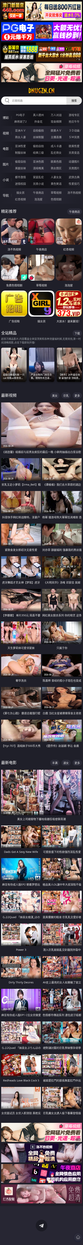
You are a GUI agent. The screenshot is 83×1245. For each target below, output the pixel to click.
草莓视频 (56, 192)
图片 (6, 164)
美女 (55, 395)
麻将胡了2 (20, 121)
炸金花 (38, 121)
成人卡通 (56, 146)
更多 (77, 395)
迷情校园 (20, 183)
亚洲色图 (38, 161)
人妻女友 (56, 177)
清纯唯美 (38, 168)
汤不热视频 (74, 192)
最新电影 (9, 762)
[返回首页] (78, 1237)
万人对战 (56, 115)
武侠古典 (74, 177)
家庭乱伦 (38, 177)
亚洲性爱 (20, 146)
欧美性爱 (74, 146)
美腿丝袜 (20, 168)
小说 (6, 180)
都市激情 (20, 177)
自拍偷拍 (38, 130)
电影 (6, 149)
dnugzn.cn (41, 91)
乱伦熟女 (56, 152)
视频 (6, 133)
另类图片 (74, 168)
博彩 (6, 118)
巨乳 (66, 395)
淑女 (66, 763)
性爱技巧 (74, 183)
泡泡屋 (38, 199)
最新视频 (9, 395)
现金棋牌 (56, 121)
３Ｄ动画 (74, 130)
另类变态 (74, 152)
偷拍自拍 (38, 146)
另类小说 (38, 183)
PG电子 (20, 115)
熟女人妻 (20, 137)
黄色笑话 (56, 183)
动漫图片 (74, 161)
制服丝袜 (20, 152)
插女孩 (20, 192)
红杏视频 (20, 199)
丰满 (55, 763)
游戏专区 (74, 115)
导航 (6, 195)
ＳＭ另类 (74, 137)
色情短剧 (56, 199)
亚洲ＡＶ (20, 130)
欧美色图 (56, 161)
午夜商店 (38, 192)
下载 (77, 333)
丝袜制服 (38, 137)
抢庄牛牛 (74, 121)
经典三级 (38, 152)
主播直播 (56, 137)
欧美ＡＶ (56, 130)
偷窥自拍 (20, 161)
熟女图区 (56, 168)
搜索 (74, 100)
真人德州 (38, 115)
